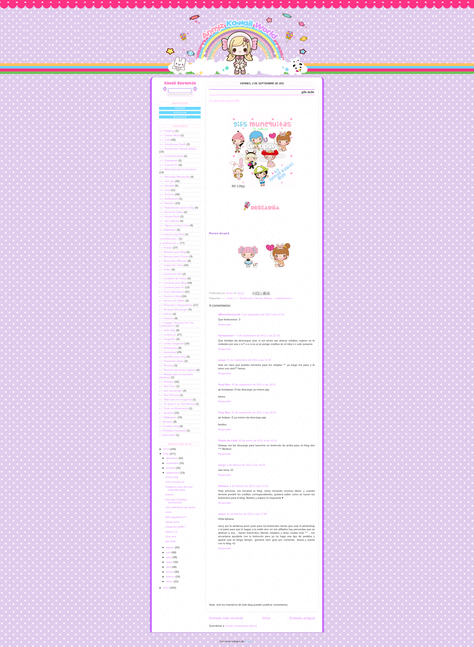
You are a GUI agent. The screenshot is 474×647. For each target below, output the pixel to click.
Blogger (249, 641)
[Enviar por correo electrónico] (254, 293)
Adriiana (223, 486)
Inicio (266, 618)
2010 (166, 587)
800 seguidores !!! (175, 517)
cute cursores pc (175, 481)
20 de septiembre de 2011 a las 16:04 (253, 412)
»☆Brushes (166, 421)
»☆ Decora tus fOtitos (172, 300)
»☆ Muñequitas (168, 348)
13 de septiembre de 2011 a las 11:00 (249, 360)
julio (168, 552)
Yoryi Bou (224, 384)
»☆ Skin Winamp (169, 395)
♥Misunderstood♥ (229, 314)
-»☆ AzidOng (166, 131)
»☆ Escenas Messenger (173, 309)
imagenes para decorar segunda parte (179, 488)
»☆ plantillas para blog (172, 356)
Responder (224, 324)
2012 (166, 449)
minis (168, 512)
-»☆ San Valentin (169, 221)
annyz (222, 360)
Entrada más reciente (226, 618)
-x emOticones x (168, 238)
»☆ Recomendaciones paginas (177, 370)
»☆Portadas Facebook (172, 430)
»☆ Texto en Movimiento (173, 408)
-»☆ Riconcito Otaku (171, 212)
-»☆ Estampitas (168, 160)
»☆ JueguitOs (167, 339)
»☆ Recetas (166, 365)
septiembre (173, 472)
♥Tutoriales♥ (179, 117)
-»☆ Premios (166, 194)
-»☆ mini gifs (166, 181)
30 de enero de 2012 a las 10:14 (257, 440)
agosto (170, 547)
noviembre (172, 463)
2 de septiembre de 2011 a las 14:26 (262, 314)
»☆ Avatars (165, 247)
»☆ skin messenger (170, 390)
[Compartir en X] (261, 293)
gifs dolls (170, 541)
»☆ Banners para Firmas (173, 256)
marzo (170, 571)
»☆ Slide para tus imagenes (175, 399)
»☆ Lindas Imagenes (171, 343)
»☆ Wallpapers (168, 417)
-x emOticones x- (283, 298)
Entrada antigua (302, 618)
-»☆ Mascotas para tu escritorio (177, 169)
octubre (171, 468)
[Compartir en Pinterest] (268, 293)
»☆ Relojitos (166, 381)
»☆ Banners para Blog (172, 252)
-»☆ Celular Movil (169, 135)
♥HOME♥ (180, 108)
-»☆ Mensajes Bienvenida (174, 176)
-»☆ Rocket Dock (169, 216)
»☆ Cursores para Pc (171, 287)
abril (169, 567)
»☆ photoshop (167, 352)
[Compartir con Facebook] (265, 293)
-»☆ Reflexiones (168, 198)
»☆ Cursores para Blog (172, 283)
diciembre (172, 458)
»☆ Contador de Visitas (173, 278)
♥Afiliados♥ (180, 112)
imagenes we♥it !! (175, 526)
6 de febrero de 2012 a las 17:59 (249, 486)
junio (169, 557)
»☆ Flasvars (166, 318)
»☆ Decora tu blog (170, 296)
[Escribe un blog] (258, 293)
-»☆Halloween (167, 229)
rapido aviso (172, 522)
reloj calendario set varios (180, 507)
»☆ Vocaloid (166, 412)
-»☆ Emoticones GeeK (172, 144)
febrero (170, 576)
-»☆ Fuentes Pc (168, 165)
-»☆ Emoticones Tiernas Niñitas (253, 298)
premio (169, 494)
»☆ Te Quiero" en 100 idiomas (177, 404)
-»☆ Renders (167, 203)
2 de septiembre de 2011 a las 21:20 (258, 335)
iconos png (171, 477)
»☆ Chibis (165, 269)
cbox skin (170, 536)
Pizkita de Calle (227, 440)
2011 (166, 454)
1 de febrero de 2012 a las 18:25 (246, 465)
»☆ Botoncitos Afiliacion (173, 261)
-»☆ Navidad (166, 185)
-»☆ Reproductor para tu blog (176, 207)
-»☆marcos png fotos (171, 234)
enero (170, 581)
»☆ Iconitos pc (167, 334)
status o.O (171, 531)
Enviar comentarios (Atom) (241, 625)
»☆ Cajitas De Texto (171, 265)
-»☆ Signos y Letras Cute (174, 225)
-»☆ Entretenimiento (171, 156)
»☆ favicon (165, 314)
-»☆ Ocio (164, 190)
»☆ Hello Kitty (167, 330)
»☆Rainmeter (167, 435)
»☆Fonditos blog (169, 426)
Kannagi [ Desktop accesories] (176, 501)
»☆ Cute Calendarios (171, 291)
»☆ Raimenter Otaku (171, 361)
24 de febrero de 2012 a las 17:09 (247, 514)
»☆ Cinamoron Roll (170, 274)
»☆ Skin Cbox (167, 386)
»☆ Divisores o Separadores (176, 305)
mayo (169, 562)
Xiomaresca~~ (227, 335)
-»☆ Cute (227, 298)
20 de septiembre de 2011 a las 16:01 (253, 384)
